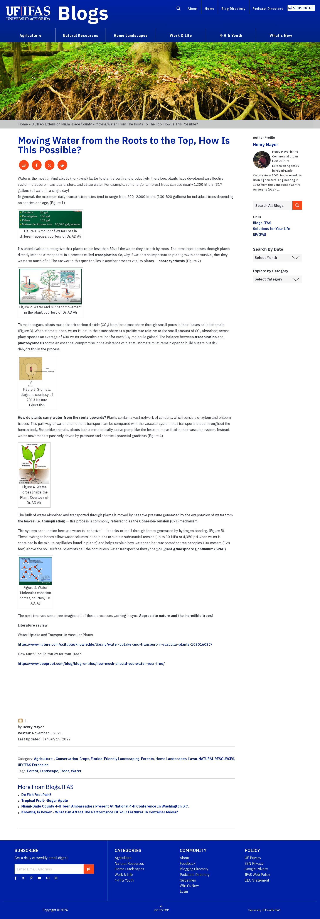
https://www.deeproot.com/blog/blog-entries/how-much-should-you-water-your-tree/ (91, 663)
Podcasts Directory (195, 874)
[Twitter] (23, 878)
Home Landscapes (171, 759)
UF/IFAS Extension (33, 765)
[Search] (178, 9)
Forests (147, 759)
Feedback (187, 863)
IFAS (278, 910)
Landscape (49, 771)
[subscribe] (88, 868)
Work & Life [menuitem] (181, 35)
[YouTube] (39, 878)
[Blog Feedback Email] (47, 878)
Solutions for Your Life (271, 228)
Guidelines (188, 880)
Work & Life (124, 874)
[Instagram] (56, 878)
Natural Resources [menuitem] (80, 35)
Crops (84, 759)
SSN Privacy (254, 863)
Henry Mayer (265, 144)
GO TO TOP (161, 910)
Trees (64, 771)
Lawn (192, 759)
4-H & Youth (124, 880)
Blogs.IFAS (262, 223)
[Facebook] (16, 878)
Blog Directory (233, 9)
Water (76, 771)
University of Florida (261, 910)
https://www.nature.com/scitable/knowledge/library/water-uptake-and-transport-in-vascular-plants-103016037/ (115, 644)
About (193, 9)
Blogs (83, 12)
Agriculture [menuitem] (31, 35)
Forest (32, 771)
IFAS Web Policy (257, 874)
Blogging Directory (194, 869)
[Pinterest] (31, 878)
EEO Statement (257, 880)
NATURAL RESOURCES (216, 759)
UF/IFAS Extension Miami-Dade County (61, 124)
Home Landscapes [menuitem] (131, 35)
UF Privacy (253, 858)
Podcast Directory (268, 9)
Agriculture (43, 759)
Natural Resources (129, 863)
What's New (189, 886)
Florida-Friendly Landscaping (115, 759)
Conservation (67, 759)
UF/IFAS (259, 234)
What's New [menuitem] (281, 35)
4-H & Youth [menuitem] (231, 35)
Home (209, 9)
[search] (297, 205)
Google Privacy (256, 869)
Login (184, 891)
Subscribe (303, 8)
